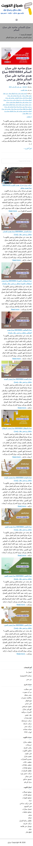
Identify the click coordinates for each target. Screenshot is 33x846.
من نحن (29, 679)
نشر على (15, 87)
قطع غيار (29, 832)
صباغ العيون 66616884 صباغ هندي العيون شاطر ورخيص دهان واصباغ (18, 626)
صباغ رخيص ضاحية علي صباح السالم (18, 104)
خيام (30, 829)
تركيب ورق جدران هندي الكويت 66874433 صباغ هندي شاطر (17, 186)
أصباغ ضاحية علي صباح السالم (19, 93)
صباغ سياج (19, 107)
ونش (30, 815)
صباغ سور (24, 107)
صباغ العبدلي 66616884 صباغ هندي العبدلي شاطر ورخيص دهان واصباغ (17, 233)
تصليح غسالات (27, 792)
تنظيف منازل (27, 742)
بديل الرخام (28, 782)
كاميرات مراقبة (26, 712)
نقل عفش (28, 715)
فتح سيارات (28, 718)
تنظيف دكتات (27, 762)
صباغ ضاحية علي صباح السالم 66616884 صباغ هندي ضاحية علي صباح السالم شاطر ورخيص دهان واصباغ (17, 75)
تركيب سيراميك (26, 721)
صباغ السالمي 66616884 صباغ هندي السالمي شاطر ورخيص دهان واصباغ (19, 331)
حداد (30, 800)
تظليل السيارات (26, 771)
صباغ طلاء (25, 109)
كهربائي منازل (27, 709)
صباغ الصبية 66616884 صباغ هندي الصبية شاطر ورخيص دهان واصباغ (18, 380)
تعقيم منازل (28, 756)
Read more (13, 211)
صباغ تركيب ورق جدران (13, 100)
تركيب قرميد (27, 823)
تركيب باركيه (27, 723)
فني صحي (28, 703)
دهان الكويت (24, 90)
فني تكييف (28, 753)
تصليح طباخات (27, 768)
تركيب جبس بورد (26, 773)
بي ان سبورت (27, 692)
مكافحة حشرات (26, 698)
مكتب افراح (28, 748)
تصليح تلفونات (27, 798)
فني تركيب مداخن (26, 803)
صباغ (30, 818)
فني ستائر (28, 776)
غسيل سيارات (27, 809)
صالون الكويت (27, 751)
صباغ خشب (12, 102)
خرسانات (29, 745)
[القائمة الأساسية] (16, 20)
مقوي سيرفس (27, 706)
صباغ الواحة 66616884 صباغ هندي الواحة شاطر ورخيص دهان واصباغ (18, 479)
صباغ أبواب (25, 98)
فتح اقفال (28, 701)
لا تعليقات (29, 116)
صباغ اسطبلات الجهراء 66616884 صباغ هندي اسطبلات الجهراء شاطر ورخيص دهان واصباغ (16, 282)
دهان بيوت (8, 93)
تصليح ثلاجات (27, 795)
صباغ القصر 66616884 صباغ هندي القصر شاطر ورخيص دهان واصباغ (18, 577)
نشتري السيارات (26, 759)
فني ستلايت (28, 689)
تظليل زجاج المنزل (25, 821)
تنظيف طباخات (27, 765)
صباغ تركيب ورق (23, 100)
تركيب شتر (28, 726)
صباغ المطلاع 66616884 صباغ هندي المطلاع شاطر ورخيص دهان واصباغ (17, 429)
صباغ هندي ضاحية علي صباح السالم (19, 111)
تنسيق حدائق (27, 779)
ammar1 (25, 87)
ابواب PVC (28, 732)
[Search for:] (16, 161)
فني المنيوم (28, 806)
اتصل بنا (29, 672)
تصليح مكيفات (27, 812)
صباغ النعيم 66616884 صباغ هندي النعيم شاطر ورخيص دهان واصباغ (18, 528)
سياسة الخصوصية (26, 676)
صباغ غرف (19, 109)
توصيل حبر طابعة (26, 826)
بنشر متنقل (28, 695)
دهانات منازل (25, 95)
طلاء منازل (25, 113)
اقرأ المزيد (28, 148)
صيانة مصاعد (27, 729)
